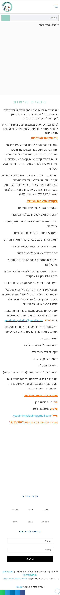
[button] (22, 592)
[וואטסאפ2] (45, 518)
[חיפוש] (5, 18)
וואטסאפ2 (45, 522)
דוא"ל (15, 522)
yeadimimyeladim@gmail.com (24, 320)
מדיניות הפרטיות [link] (21, 578)
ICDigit (19, 587)
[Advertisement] (30, 62)
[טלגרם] (30, 506)
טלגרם (30, 509)
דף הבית (55, 25)
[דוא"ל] (15, 518)
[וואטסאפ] (15, 506)
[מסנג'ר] (30, 518)
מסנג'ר (30, 522)
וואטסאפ (15, 509)
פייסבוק (45, 509)
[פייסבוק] (45, 506)
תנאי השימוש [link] (9, 578)
